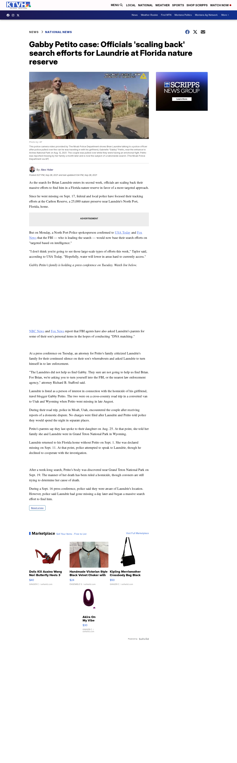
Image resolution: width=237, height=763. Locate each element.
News (135, 15)
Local (131, 5)
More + (225, 15)
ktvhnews (14, 15)
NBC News (36, 331)
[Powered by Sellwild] (144, 639)
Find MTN (166, 15)
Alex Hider (47, 169)
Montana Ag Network (206, 15)
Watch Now (220, 5)
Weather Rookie (149, 15)
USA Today (122, 232)
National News (58, 32)
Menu (115, 5)
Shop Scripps (197, 5)
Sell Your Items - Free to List (71, 534)
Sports (178, 5)
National (145, 5)
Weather (162, 5)
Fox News (57, 331)
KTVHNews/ (9, 15)
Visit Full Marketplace (137, 533)
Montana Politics (183, 15)
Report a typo (37, 507)
